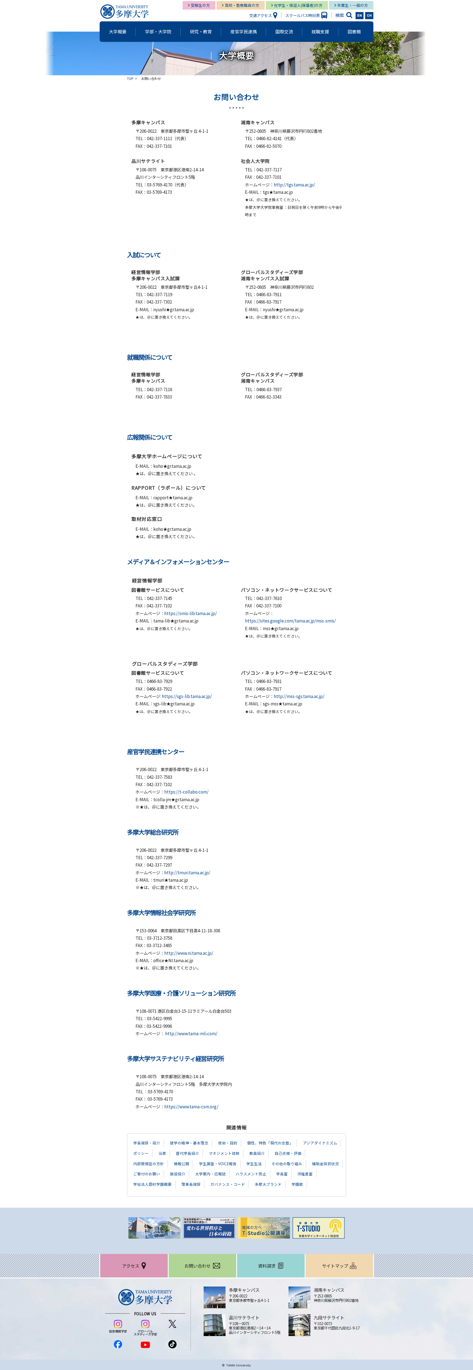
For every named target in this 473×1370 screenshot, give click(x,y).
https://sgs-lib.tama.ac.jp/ (187, 696)
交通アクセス (260, 15)
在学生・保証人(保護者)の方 (298, 5)
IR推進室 (305, 1173)
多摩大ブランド (268, 1184)
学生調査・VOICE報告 (217, 1163)
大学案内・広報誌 (210, 1173)
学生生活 (254, 1163)
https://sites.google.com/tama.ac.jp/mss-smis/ (290, 621)
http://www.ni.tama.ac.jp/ (188, 953)
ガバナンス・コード (227, 1184)
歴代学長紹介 (187, 1153)
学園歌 (297, 1184)
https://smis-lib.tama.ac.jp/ (190, 613)
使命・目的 (227, 1143)
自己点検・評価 (288, 1153)
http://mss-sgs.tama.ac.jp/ (299, 696)
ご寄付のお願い (146, 1173)
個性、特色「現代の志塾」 (270, 1143)
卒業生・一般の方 (352, 5)
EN (359, 16)
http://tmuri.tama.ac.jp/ (187, 872)
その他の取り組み (287, 1163)
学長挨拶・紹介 (146, 1143)
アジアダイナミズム (320, 1143)
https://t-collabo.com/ (186, 792)
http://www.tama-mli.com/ (190, 1033)
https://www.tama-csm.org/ (191, 1106)
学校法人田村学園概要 (152, 1184)
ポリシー (141, 1153)
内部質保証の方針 (148, 1163)
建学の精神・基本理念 (189, 1143)
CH (369, 16)
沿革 (162, 1153)
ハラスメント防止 (251, 1173)
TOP (130, 78)
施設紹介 (177, 1173)
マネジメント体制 (224, 1153)
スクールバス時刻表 (302, 15)
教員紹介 (257, 1153)
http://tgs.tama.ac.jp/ (294, 184)
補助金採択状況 (325, 1163)
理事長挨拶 (191, 1184)
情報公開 (181, 1163)
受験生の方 (200, 5)
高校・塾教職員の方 (242, 5)
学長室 (282, 1173)
